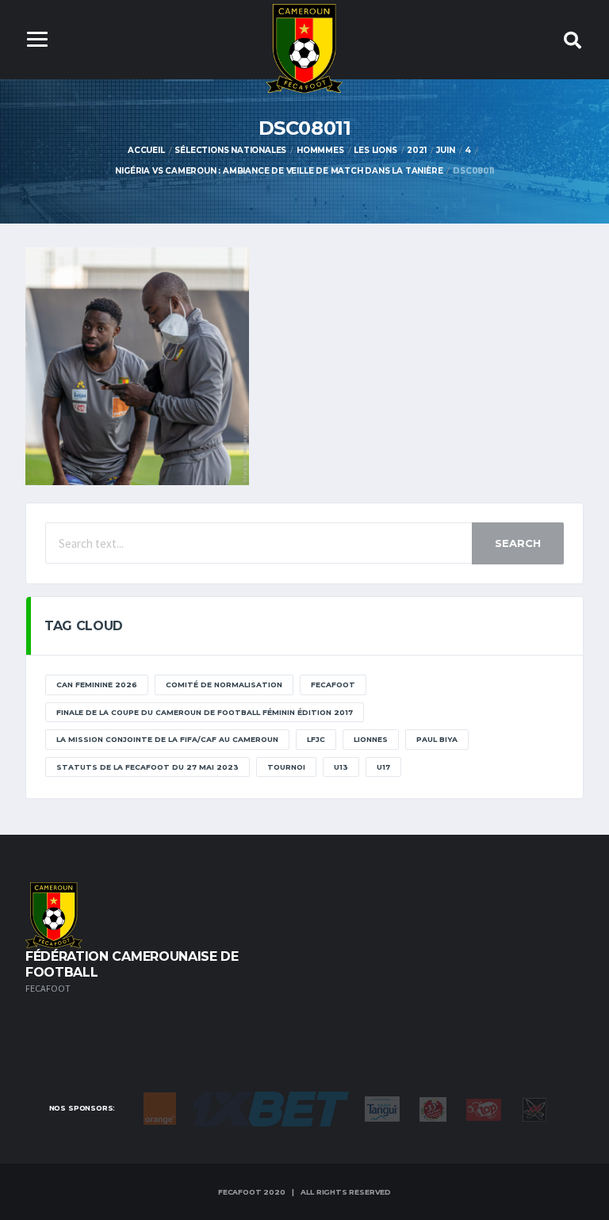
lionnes (371, 739)
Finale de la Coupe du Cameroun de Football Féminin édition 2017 (204, 712)
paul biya (437, 739)
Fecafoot (333, 684)
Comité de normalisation (224, 684)
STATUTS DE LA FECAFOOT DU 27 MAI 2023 (147, 767)
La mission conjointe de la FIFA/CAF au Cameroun (167, 739)
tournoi (286, 767)
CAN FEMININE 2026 (96, 684)
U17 (383, 767)
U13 (341, 767)
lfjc (316, 739)
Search (518, 543)
